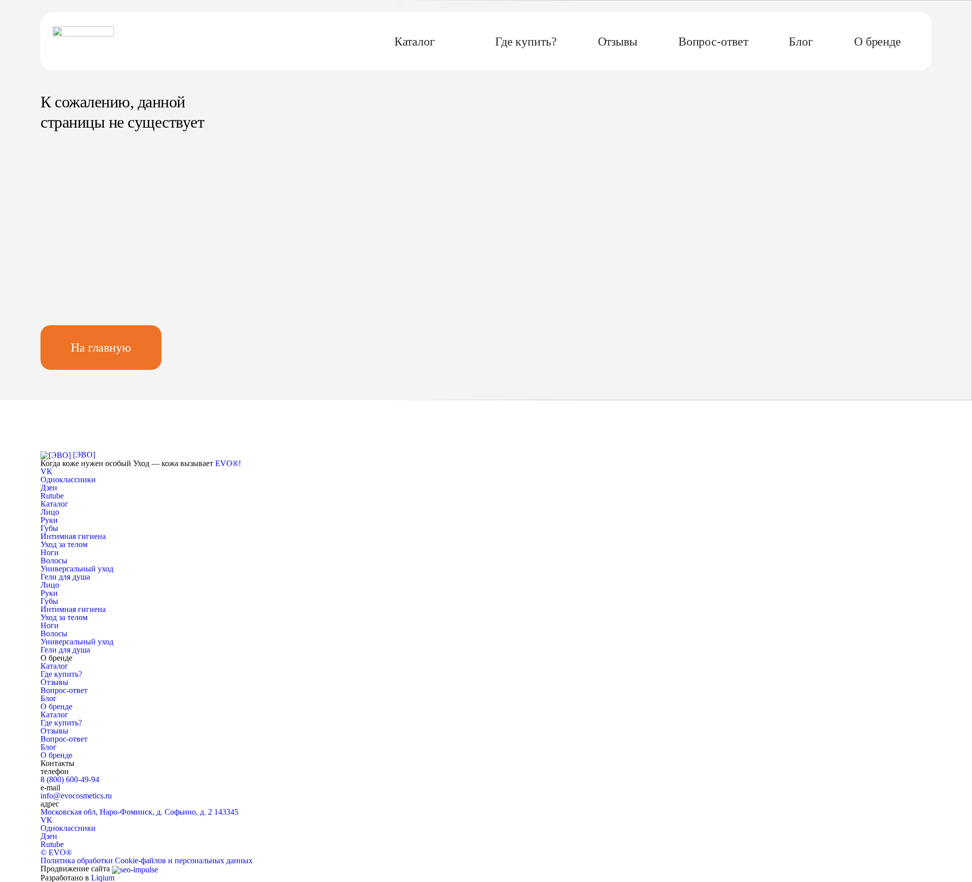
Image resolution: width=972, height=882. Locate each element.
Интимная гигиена (73, 536)
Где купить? (526, 41)
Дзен (48, 836)
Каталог (414, 41)
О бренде (877, 41)
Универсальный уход (76, 568)
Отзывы (617, 41)
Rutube (52, 844)
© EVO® (56, 852)
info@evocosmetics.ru (76, 795)
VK (46, 820)
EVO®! (228, 463)
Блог (801, 41)
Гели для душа (65, 576)
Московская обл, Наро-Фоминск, (139, 812)
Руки (49, 520)
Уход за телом (64, 544)
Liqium (102, 877)
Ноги (49, 552)
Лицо (49, 512)
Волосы (53, 560)
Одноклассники (68, 828)
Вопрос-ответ (713, 41)
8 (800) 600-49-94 (69, 779)
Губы (49, 528)
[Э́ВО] (84, 454)
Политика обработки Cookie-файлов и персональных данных (146, 860)
